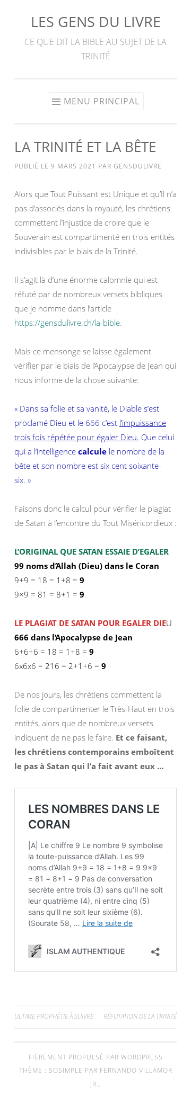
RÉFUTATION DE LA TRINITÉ (140, 1016)
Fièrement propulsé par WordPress (96, 1057)
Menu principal (102, 101)
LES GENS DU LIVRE (96, 21)
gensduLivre (138, 166)
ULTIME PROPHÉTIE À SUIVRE (53, 1016)
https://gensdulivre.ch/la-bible (67, 322)
